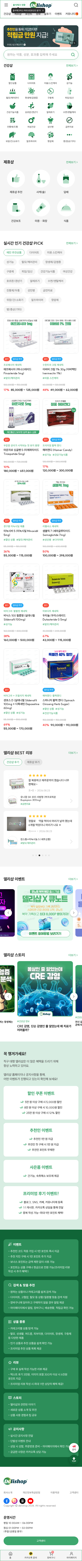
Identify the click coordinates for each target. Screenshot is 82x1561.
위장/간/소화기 (15, 300)
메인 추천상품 (14, 252)
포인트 (28, 14)
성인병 (31, 290)
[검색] (76, 5)
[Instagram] (15, 1501)
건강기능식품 (48, 271)
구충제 (10, 271)
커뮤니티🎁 (71, 14)
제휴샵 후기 (33, 762)
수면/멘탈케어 (55, 281)
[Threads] (22, 1501)
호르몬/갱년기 (14, 281)
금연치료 (48, 290)
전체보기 (71, 65)
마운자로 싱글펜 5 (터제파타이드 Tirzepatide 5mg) (21, 452)
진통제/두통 (13, 290)
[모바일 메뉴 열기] (6, 5)
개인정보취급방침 (31, 1492)
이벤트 (58, 14)
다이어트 (34, 252)
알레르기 (35, 281)
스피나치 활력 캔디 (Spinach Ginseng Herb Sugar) (59, 702)
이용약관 (55, 1492)
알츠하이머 (37, 300)
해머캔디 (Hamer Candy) (57, 450)
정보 (38, 14)
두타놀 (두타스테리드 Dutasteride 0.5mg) (55, 617)
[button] (33, 855)
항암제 (55, 300)
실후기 (47, 14)
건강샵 (7, 14)
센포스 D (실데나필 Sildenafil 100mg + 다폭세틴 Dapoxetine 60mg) (21, 704)
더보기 (72, 753)
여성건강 (67, 271)
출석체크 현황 (19, 5)
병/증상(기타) (14, 309)
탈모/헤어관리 (29, 262)
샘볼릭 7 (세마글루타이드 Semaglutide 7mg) (56, 533)
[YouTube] (30, 1501)
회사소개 (8, 1492)
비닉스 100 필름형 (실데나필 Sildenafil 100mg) (19, 617)
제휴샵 (17, 14)
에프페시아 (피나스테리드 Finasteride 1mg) (17, 371)
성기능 (10, 262)
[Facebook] (7, 1501)
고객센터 (74, 1492)
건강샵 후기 (13, 762)
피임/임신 (27, 271)
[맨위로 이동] (74, 1459)
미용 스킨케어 (54, 252)
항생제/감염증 (53, 262)
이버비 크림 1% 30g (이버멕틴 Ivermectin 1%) (59, 371)
